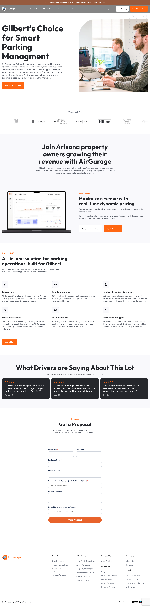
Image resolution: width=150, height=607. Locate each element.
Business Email (55, 460)
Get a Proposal (75, 520)
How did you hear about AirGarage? (62, 507)
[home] (8, 9)
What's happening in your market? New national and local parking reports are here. (75, 2)
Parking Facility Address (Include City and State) (68, 481)
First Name (53, 449)
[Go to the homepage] (11, 557)
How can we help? (55, 491)
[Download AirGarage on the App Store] (134, 601)
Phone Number (54, 470)
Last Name (80, 449)
